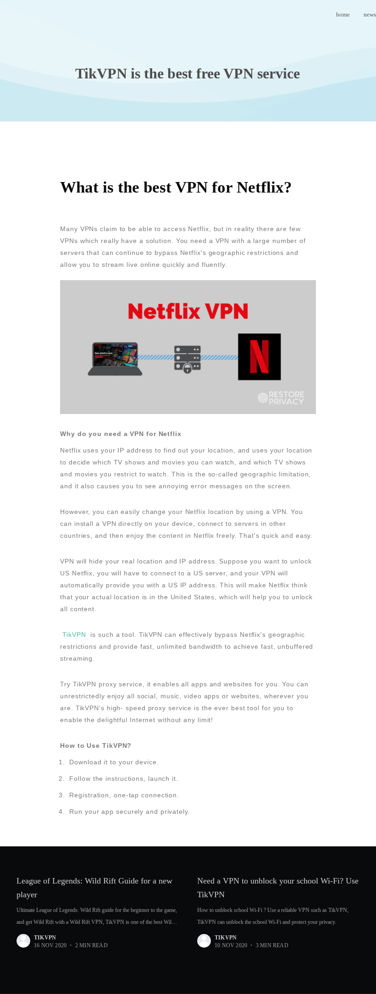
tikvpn (45, 937)
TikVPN (74, 634)
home (343, 14)
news (370, 14)
